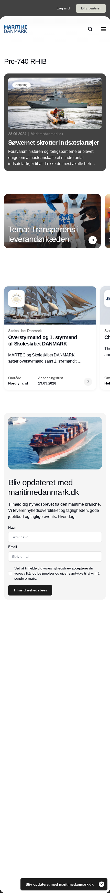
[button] (93, 240)
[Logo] (15, 29)
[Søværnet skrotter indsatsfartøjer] (55, 122)
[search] (90, 29)
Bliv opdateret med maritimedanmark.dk (60, 884)
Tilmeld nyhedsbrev (30, 590)
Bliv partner (91, 8)
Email (12, 547)
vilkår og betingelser (39, 573)
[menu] (103, 29)
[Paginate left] (8, 221)
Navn (12, 527)
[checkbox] (10, 573)
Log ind (63, 8)
